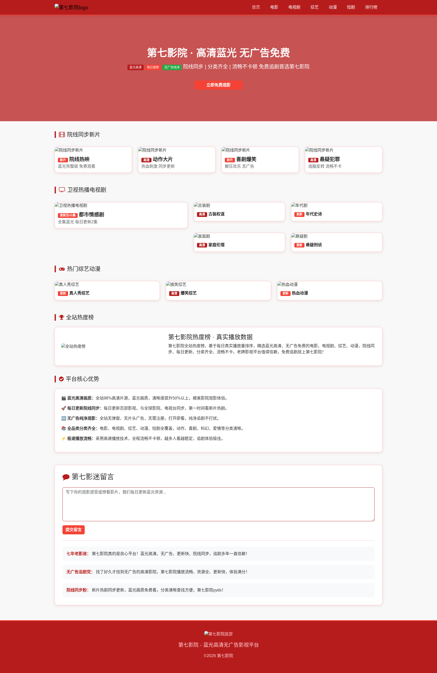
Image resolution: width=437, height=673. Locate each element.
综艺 (315, 7)
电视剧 (294, 7)
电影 (274, 7)
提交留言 (73, 530)
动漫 (333, 7)
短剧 (351, 7)
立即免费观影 (218, 85)
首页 (256, 7)
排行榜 (371, 7)
